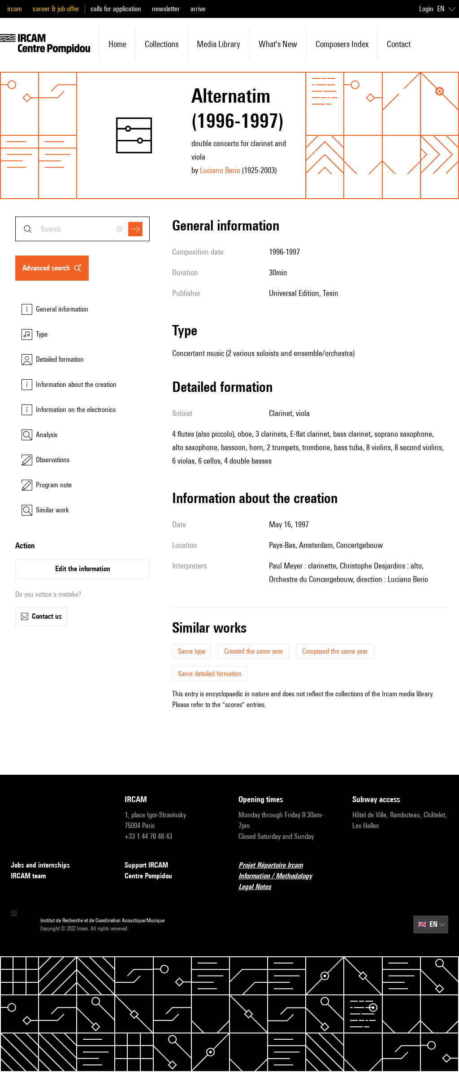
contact (399, 44)
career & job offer (56, 8)
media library (218, 44)
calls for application (116, 8)
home (117, 44)
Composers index (342, 44)
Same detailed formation (210, 673)
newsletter (166, 8)
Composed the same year (335, 651)
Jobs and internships (40, 865)
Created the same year (253, 651)
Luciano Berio (220, 170)
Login (426, 8)
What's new (278, 44)
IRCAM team (28, 876)
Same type (191, 651)
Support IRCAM (146, 865)
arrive (198, 8)
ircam (14, 8)
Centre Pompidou (148, 876)
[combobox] (82, 229)
